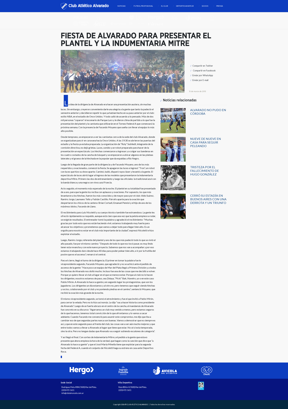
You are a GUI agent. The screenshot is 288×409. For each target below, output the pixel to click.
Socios (205, 6)
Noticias (121, 6)
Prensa (219, 6)
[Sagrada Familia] (175, 17)
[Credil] (213, 17)
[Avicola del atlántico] (194, 17)
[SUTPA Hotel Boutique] (101, 17)
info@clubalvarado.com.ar (73, 393)
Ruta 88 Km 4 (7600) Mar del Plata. (132, 387)
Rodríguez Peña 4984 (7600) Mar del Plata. (79, 387)
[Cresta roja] (82, 23)
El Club (164, 6)
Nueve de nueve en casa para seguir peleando (205, 142)
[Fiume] (82, 17)
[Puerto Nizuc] (119, 17)
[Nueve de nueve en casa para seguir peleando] (173, 149)
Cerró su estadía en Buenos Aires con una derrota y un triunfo (208, 199)
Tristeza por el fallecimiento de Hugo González (204, 170)
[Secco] (101, 23)
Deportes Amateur (185, 6)
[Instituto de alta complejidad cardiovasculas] (138, 17)
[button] (201, 65)
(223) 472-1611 (68, 390)
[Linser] (157, 23)
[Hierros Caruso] (119, 23)
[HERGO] (157, 17)
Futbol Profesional (143, 6)
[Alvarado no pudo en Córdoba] (173, 120)
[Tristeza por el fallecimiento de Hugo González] (173, 177)
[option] (81, 370)
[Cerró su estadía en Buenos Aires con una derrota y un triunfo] (173, 206)
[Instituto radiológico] (138, 23)
